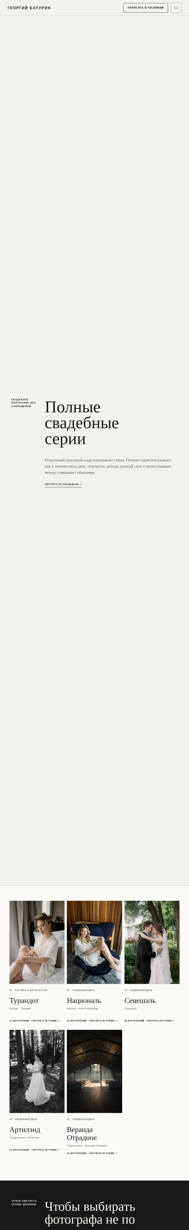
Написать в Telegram (146, 7)
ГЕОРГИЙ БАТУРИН (29, 8)
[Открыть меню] (176, 8)
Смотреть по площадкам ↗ (63, 484)
